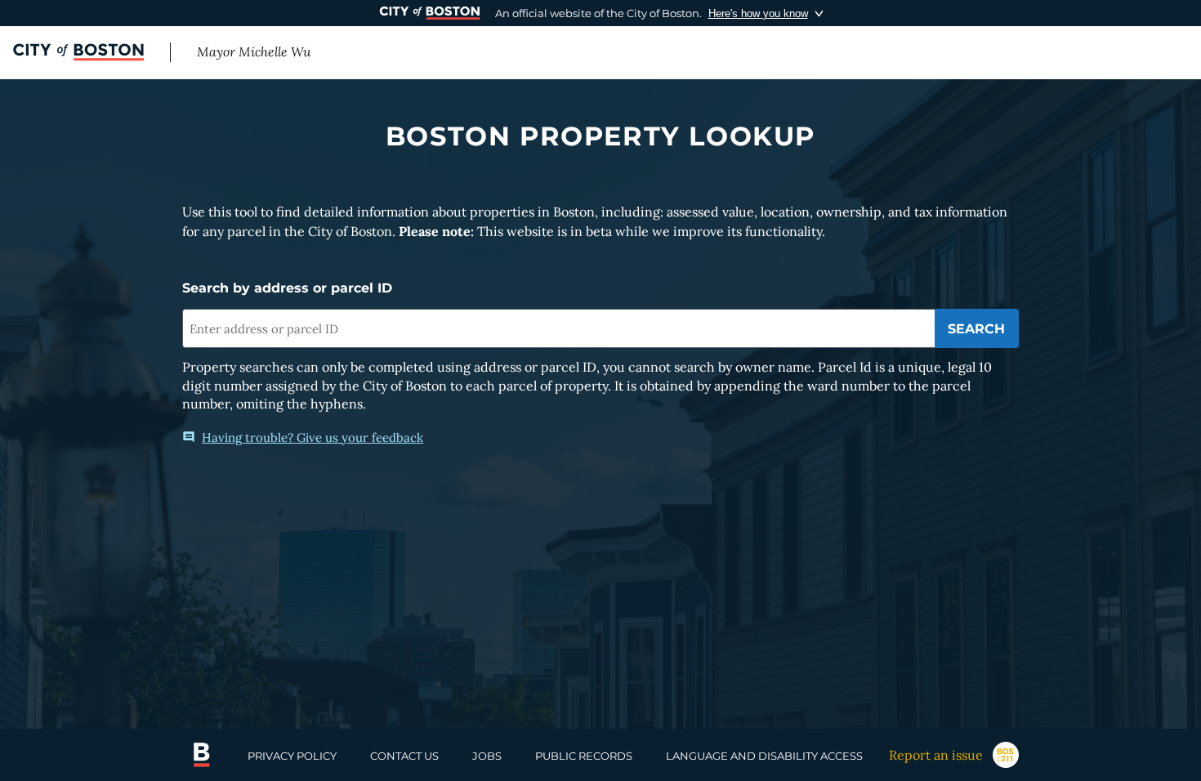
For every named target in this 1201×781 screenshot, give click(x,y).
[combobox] (558, 328)
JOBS (487, 755)
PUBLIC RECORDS (583, 755)
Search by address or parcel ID (287, 288)
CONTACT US (404, 755)
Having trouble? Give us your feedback (312, 437)
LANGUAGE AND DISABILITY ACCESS (764, 755)
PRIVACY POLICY (292, 755)
